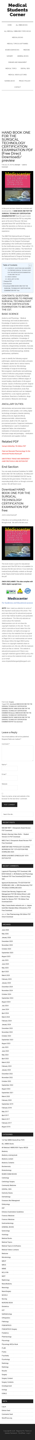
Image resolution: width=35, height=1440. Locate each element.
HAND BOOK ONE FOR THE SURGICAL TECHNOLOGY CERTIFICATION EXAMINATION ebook (16, 711)
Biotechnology (6, 1170)
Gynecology (6, 1231)
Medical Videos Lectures (10, 1250)
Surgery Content (7, 1378)
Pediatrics (5, 1333)
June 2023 (5, 1051)
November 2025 (7, 945)
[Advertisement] (17, 112)
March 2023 (6, 1062)
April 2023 (5, 1059)
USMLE (4, 1393)
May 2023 (5, 1055)
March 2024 (6, 1017)
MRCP (4, 1261)
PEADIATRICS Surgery (9, 1329)
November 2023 (7, 1032)
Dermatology (6, 1197)
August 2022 (6, 1089)
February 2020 (7, 1100)
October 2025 (6, 949)
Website (4, 784)
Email (4, 774)
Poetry (4, 1352)
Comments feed (7, 1414)
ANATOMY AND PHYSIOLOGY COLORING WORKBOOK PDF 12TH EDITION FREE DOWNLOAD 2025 (16, 849)
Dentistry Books (7, 1193)
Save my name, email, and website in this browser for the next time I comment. (16, 797)
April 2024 (5, 1013)
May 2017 (5, 1111)
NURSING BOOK (7, 1303)
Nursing (4, 1299)
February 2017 (7, 1123)
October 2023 (6, 1036)
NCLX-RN (5, 1272)
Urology (4, 1390)
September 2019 (7, 1104)
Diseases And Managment (11, 1200)
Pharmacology (6, 1337)
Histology (5, 1235)
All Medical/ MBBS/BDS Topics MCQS (15, 1147)
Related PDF (8, 281)
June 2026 (5, 930)
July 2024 (5, 1006)
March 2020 (6, 1096)
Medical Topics (7, 1242)
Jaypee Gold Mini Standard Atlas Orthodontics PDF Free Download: (17, 908)
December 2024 (7, 987)
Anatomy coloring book (9, 1155)
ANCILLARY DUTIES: (13, 279)
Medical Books (7, 1238)
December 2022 (7, 1074)
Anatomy (5, 1151)
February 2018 (7, 1108)
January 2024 (6, 1024)
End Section (8, 284)
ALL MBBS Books (8, 1144)
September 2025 (7, 953)
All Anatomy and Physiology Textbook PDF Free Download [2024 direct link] (17, 876)
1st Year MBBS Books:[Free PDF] (13, 1140)
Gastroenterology (8, 1223)
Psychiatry (5, 1356)
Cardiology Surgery (8, 1182)
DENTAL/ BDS (6, 1189)
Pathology (5, 1322)
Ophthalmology (7, 1314)
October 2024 (6, 994)
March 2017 (6, 1119)
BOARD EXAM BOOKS (9, 1174)
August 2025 (6, 956)
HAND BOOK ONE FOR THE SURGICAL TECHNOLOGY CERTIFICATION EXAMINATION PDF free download (16, 720)
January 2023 (6, 1070)
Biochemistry (6, 1166)
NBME (4, 1269)
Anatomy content (7, 1159)
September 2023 (7, 1040)
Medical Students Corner (17, 10)
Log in (4, 1407)
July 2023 (5, 1047)
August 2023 (6, 1043)
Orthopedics (6, 1318)
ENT (3, 1208)
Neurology (5, 1287)
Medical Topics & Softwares (11, 1246)
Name (4, 764)
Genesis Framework (11, 1433)
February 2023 (7, 1066)
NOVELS (5, 1295)
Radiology (5, 1363)
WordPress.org (7, 1418)
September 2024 (7, 998)
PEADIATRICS (6, 1325)
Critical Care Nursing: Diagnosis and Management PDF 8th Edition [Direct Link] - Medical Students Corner (16, 894)
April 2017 (5, 1115)
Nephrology (6, 1280)
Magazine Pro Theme (23, 1431)
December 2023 (7, 1028)
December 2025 (7, 941)
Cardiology (5, 1178)
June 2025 (5, 964)
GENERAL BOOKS (8, 1227)
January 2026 (6, 937)
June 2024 (5, 1009)
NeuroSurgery (6, 1291)
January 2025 (6, 983)
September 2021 (7, 1093)
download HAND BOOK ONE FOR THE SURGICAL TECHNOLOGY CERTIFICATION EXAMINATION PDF (17, 706)
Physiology (5, 1340)
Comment (6, 744)
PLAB (4, 1348)
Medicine (5, 1253)
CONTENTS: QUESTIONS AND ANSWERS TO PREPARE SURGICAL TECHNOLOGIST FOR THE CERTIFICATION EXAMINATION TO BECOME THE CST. (19, 271)
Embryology (6, 1204)
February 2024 (7, 1021)
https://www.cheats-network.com (13, 905)
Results (4, 1371)
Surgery (11, 702)
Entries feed (6, 1410)
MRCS (4, 1265)
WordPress (21, 1433)
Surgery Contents (8, 1382)
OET (3, 1310)
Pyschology (6, 1359)
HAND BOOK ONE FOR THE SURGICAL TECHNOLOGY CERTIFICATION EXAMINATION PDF (16, 715)
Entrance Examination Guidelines (13, 1212)
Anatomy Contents (8, 1163)
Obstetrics (5, 1306)
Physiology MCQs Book (10, 1344)
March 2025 (6, 975)
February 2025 (7, 979)
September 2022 (7, 1085)
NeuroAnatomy (7, 1284)
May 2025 (5, 968)
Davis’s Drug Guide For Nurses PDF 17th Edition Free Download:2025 (16, 899)
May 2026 (5, 934)
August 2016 (6, 1127)
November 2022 (7, 1077)
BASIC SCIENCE (12, 277)
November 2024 (7, 990)
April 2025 (5, 972)
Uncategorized (7, 1386)
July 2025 (5, 960)
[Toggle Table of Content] (29, 265)
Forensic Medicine (8, 1216)
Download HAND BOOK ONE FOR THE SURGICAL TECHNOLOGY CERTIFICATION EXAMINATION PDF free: (17, 288)
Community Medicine (9, 1185)
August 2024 (6, 1002)
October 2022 (6, 1081)
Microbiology (6, 1257)
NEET (3, 1276)
